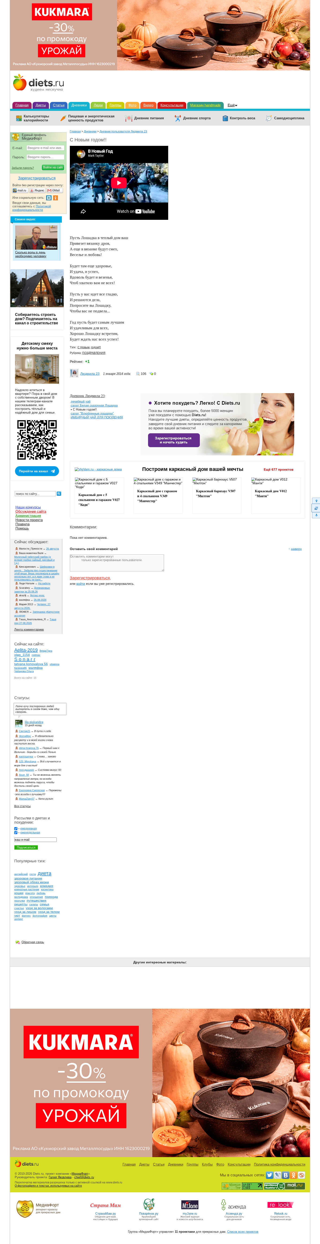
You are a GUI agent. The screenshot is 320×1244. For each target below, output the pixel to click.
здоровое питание (28, 878)
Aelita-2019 (26, 650)
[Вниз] (315, 515)
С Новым (83, 347)
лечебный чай (80, 401)
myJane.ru (190, 1213)
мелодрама (21, 896)
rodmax (36, 655)
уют (17, 915)
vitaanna (54, 664)
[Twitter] (269, 1175)
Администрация (28, 516)
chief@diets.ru (84, 1177)
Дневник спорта (197, 118)
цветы (52, 915)
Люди (98, 105)
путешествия (36, 900)
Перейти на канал (33, 471)
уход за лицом (25, 912)
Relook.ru (280, 1213)
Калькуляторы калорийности (36, 118)
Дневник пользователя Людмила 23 (123, 131)
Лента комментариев (29, 629)
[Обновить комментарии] (315, 508)
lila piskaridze (34, 722)
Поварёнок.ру (148, 1213)
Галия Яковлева (60, 1177)
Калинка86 (20, 668)
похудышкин (26, 769)
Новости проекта (29, 520)
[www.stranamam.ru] (105, 1210)
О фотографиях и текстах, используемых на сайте (48, 1185)
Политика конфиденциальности (279, 1164)
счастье (19, 908)
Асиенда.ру (234, 1213)
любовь (41, 893)
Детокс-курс (37, 595)
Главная (22, 105)
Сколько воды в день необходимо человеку (30, 254)
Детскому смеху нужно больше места (37, 345)
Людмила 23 (90, 374)
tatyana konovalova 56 (31, 664)
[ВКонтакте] (285, 1175)
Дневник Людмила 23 (87, 395)
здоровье (19, 886)
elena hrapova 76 (29, 748)
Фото (132, 105)
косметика (47, 889)
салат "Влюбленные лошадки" (92, 413)
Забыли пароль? (23, 168)
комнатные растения (26, 889)
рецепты (20, 904)
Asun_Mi (24, 774)
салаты (33, 904)
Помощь (22, 528)
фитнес (26, 915)
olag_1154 (22, 655)
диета (44, 873)
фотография (40, 915)
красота (30, 893)
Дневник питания (149, 118)
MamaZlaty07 (26, 798)
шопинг (18, 919)
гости (33, 874)
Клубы (207, 1164)
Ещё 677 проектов (279, 469)
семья (44, 904)
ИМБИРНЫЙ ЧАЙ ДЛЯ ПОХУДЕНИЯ (97, 417)
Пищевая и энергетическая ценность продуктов (91, 118)
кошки (18, 893)
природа (51, 897)
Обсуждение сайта (30, 511)
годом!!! (96, 347)
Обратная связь (33, 942)
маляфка (36, 668)
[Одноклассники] (293, 1175)
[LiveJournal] (277, 1175)
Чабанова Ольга (24, 671)
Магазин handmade (205, 105)
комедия (46, 886)
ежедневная (28, 828)
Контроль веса (242, 118)
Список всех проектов (242, 1231)
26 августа (52, 548)
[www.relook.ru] (280, 1210)
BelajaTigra (46, 650)
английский (21, 874)
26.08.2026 (40, 599)
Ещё (231, 105)
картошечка (26, 756)
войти (80, 583)
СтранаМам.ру (105, 1213)
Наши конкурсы (28, 507)
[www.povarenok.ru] (148, 1210)
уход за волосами (39, 908)
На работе (44, 583)
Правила (22, 524)
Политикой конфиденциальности (31, 208)
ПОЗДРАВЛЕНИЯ (93, 353)
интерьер (32, 886)
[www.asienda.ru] (234, 1210)
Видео (148, 105)
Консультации (171, 105)
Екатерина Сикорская (32, 790)
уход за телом (49, 912)
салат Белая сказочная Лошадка (94, 405)
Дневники (79, 105)
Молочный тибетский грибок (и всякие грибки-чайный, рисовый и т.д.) (34, 559)
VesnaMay (25, 736)
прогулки (19, 900)
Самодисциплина (289, 118)
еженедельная (30, 832)
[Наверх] (315, 501)
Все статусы (22, 806)
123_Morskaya (27, 761)
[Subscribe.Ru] (301, 1175)
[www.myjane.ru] (189, 1210)
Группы (115, 105)
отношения (36, 896)
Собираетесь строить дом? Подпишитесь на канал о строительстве (36, 319)
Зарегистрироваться (90, 578)
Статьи (58, 105)
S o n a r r (24, 659)
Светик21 (24, 731)
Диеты (41, 105)
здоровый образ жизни (31, 882)
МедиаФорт (80, 1173)
